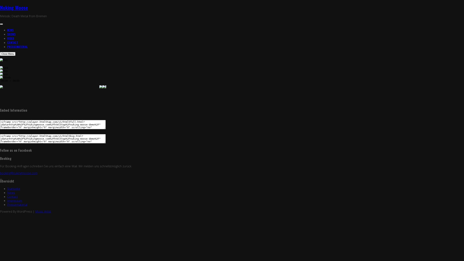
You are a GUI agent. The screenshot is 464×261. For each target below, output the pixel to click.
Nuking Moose (14, 7)
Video (10, 38)
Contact (12, 42)
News (10, 30)
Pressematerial (17, 47)
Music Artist (43, 212)
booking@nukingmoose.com (19, 173)
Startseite (13, 189)
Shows (11, 34)
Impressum (14, 201)
